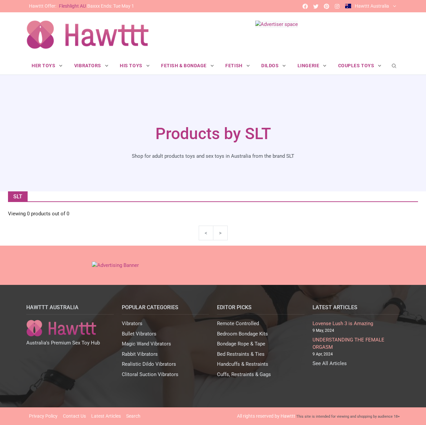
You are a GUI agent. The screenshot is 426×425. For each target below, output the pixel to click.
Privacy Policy (43, 416)
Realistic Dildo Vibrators (149, 364)
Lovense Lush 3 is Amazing (343, 323)
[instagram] (337, 6)
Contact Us (74, 416)
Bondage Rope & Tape (241, 344)
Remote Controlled (238, 323)
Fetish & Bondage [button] (184, 65)
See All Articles (330, 363)
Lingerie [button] (309, 65)
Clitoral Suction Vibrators (150, 374)
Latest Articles (106, 416)
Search (133, 416)
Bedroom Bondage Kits (242, 334)
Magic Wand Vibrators (146, 344)
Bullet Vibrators (139, 334)
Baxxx (81, 6)
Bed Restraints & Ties (241, 354)
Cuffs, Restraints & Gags (244, 374)
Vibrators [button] (88, 65)
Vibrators (132, 323)
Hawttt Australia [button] (372, 6)
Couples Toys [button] (356, 65)
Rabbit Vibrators (140, 354)
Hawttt (288, 416)
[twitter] (316, 6)
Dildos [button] (270, 65)
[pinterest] (326, 6)
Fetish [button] (234, 65)
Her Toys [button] (44, 65)
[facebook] (305, 6)
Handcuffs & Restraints (242, 364)
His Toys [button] (131, 65)
